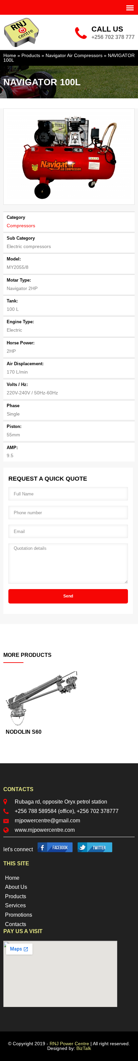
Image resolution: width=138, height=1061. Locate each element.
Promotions (18, 915)
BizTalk (83, 1048)
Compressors (21, 225)
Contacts (15, 924)
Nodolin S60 (24, 732)
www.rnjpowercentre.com (45, 830)
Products (30, 55)
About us (16, 887)
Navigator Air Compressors (74, 55)
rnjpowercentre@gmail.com (47, 820)
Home (9, 55)
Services (15, 905)
